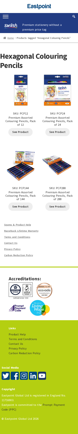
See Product (20, 132)
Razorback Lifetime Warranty (21, 230)
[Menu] (6, 16)
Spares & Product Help (17, 224)
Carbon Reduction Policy (18, 255)
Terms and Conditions (17, 237)
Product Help (17, 334)
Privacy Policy (12, 249)
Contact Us (10, 243)
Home (10, 38)
